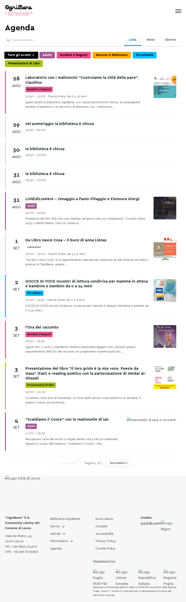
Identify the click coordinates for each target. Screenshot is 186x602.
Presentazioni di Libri (24, 63)
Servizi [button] (54, 526)
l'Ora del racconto (42, 327)
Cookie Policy (105, 548)
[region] (93, 259)
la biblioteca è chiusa (44, 149)
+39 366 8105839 (25, 551)
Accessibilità (104, 533)
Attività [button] (55, 533)
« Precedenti (68, 463)
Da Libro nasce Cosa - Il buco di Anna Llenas (66, 240)
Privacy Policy (105, 541)
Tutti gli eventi (19, 55)
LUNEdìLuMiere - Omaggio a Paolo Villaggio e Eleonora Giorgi (82, 199)
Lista (132, 39)
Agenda (55, 548)
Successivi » (118, 463)
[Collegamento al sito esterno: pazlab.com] (151, 523)
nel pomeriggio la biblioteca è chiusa (59, 124)
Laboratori (34, 247)
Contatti (101, 526)
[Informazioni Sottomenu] (71, 541)
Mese (151, 39)
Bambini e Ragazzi (74, 55)
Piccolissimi (144, 55)
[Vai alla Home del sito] (18, 11)
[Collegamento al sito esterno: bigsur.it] (171, 526)
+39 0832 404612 (24, 546)
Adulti (47, 55)
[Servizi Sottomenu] (63, 526)
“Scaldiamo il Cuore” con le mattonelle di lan (67, 419)
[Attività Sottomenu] (64, 533)
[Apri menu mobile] (178, 11)
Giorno (170, 39)
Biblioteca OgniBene (65, 518)
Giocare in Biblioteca (112, 55)
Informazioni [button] (59, 541)
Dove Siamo (104, 518)
